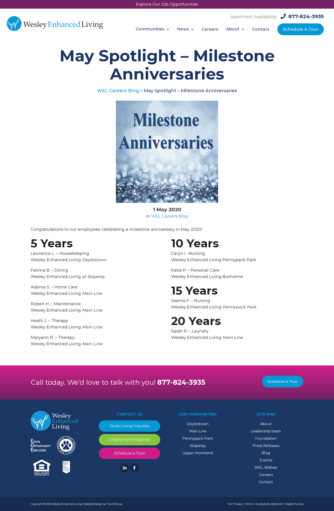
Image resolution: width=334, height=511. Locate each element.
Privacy (238, 504)
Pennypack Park (197, 438)
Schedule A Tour (283, 381)
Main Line (197, 431)
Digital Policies (294, 504)
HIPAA (249, 504)
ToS (229, 504)
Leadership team (266, 431)
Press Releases (266, 446)
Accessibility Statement (269, 504)
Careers (266, 475)
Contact (266, 482)
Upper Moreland (197, 453)
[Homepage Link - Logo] (55, 24)
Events (266, 460)
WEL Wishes (266, 467)
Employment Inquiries (129, 439)
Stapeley (198, 446)
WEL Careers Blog (169, 216)
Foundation (266, 438)
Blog (266, 453)
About (266, 424)
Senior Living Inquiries (129, 426)
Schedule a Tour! (129, 453)
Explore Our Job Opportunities (167, 4)
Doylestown (198, 424)
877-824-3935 (181, 382)
